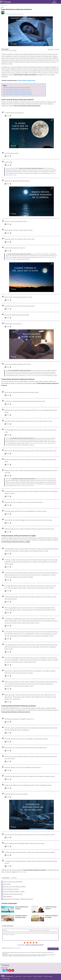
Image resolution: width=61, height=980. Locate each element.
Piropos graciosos (7, 897)
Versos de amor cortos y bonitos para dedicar (14, 887)
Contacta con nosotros (27, 976)
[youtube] (9, 970)
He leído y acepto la (12, 948)
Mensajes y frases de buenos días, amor (13, 894)
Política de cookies (6, 978)
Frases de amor (22, 872)
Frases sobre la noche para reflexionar (33, 376)
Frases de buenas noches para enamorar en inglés (18, 92)
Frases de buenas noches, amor (26, 81)
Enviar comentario (53, 949)
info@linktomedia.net (41, 956)
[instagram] (6, 970)
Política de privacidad (48, 976)
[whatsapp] (5, 116)
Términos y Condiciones (37, 976)
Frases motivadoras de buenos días (25, 486)
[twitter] (10, 116)
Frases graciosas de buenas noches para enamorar (18, 94)
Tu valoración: (21, 945)
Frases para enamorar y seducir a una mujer (14, 892)
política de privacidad (16, 948)
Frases (2, 5)
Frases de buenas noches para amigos (38, 443)
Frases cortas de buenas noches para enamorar (17, 88)
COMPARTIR (54, 2)
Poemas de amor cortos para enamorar (13, 882)
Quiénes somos (18, 976)
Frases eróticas (7, 884)
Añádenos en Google (54, 49)
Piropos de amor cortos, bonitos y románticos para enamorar (18, 899)
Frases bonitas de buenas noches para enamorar (18, 90)
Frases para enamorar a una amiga (51, 916)
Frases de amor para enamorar (50, 908)
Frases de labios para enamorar (11, 889)
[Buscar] (59, 2)
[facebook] (8, 116)
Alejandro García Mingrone (12, 14)
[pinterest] (12, 970)
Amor (5, 5)
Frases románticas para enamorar (21, 908)
